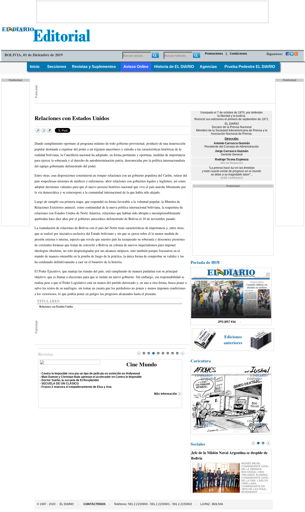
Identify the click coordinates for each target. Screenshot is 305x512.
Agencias (209, 67)
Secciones (56, 67)
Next (182, 353)
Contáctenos (238, 53)
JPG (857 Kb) (227, 321)
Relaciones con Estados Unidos (56, 306)
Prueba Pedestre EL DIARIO (250, 67)
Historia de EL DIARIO (174, 67)
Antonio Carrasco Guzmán (232, 143)
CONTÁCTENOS (94, 504)
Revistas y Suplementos (95, 67)
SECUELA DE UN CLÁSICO (60, 383)
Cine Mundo (141, 364)
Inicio (35, 67)
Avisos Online (135, 67)
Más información (165, 393)
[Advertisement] (152, 12)
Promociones (214, 53)
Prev (139, 353)
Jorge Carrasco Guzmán (231, 151)
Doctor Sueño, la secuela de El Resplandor (70, 380)
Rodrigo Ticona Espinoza (232, 159)
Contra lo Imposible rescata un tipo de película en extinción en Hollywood (90, 373)
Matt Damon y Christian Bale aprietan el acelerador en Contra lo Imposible (91, 377)
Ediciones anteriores (233, 340)
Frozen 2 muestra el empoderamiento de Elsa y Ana (76, 387)
